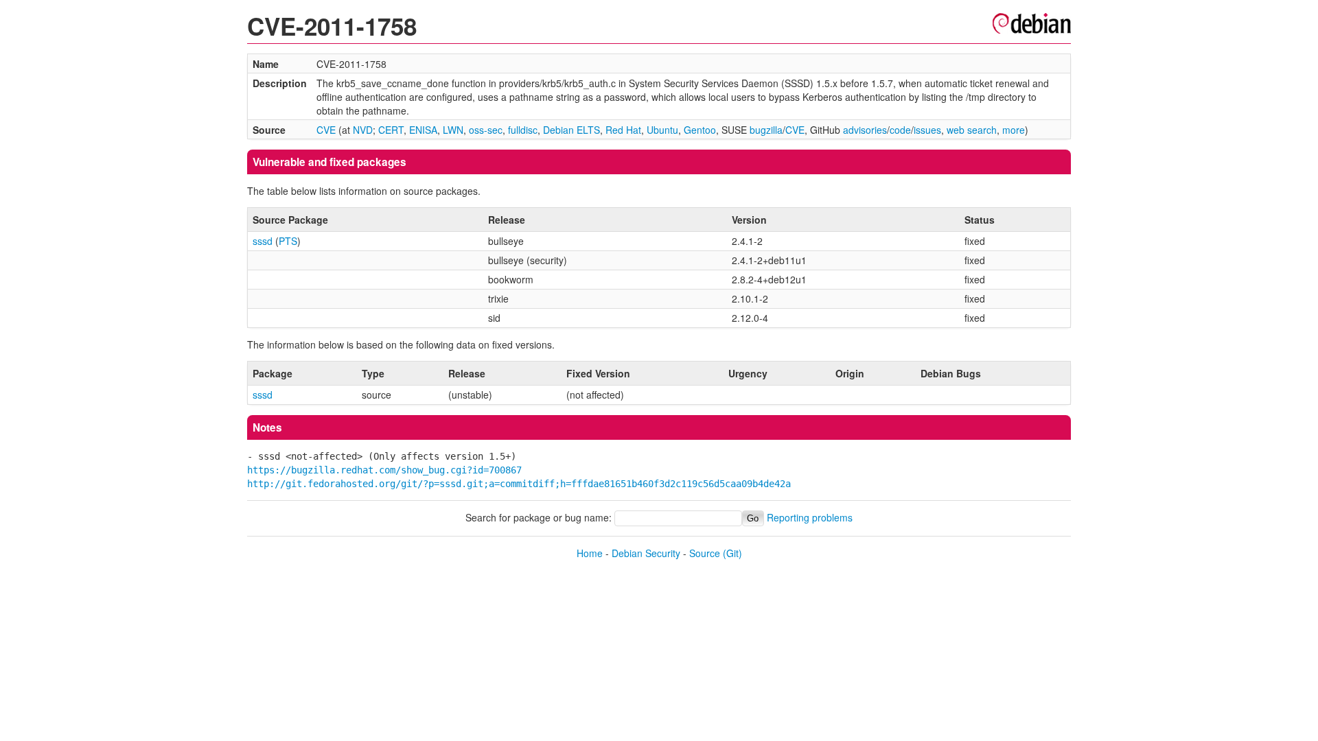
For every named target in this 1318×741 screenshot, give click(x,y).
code (900, 130)
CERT (391, 130)
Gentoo (700, 130)
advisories (865, 130)
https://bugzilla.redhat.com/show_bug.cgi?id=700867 (384, 469)
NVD (363, 130)
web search (972, 130)
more (1013, 130)
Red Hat (623, 130)
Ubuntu (662, 130)
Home (590, 553)
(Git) (732, 553)
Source (704, 553)
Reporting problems (810, 517)
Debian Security (646, 553)
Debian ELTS (571, 130)
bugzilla (766, 130)
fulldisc (522, 130)
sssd (263, 241)
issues (927, 130)
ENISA (423, 130)
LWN (453, 130)
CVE (326, 130)
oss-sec (485, 130)
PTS (288, 241)
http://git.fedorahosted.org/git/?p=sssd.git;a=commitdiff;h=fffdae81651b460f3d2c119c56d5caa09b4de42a (519, 483)
